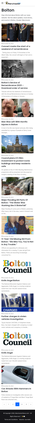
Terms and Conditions (11, 419)
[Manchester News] (12, 3)
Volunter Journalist (25, 419)
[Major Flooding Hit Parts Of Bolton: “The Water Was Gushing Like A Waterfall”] (17, 186)
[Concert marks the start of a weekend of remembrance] (17, 32)
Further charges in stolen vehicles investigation (13, 317)
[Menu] (2, 3)
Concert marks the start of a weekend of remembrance (15, 47)
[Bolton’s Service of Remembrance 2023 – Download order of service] (17, 69)
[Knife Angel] (17, 339)
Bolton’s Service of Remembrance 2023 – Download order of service (14, 85)
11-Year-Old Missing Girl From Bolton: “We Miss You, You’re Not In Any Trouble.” (17, 242)
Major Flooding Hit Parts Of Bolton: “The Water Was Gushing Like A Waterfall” (14, 203)
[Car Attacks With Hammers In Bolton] (17, 375)
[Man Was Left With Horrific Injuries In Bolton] (17, 108)
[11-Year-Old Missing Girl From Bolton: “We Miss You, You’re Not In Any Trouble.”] (17, 225)
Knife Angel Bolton (10, 280)
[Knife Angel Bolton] (17, 267)
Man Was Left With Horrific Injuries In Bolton (14, 123)
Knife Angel (7, 352)
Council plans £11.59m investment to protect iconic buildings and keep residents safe (15, 162)
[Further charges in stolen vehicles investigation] (17, 302)
